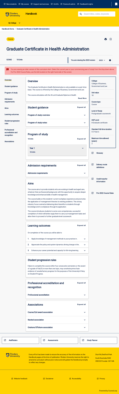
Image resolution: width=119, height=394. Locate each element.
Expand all (81, 107)
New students (12, 4)
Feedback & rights (86, 4)
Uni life (56, 4)
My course (25, 4)
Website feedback (20, 379)
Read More (82, 98)
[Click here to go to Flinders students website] (13, 15)
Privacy (102, 379)
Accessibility (76, 379)
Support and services (41, 4)
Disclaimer (49, 379)
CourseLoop (112, 391)
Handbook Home (8, 29)
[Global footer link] (13, 355)
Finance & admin (69, 4)
